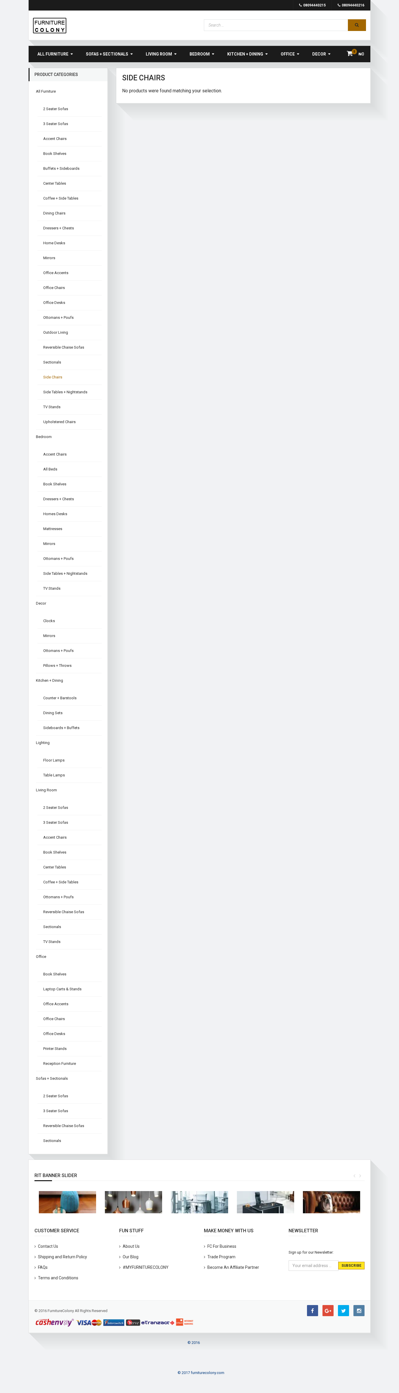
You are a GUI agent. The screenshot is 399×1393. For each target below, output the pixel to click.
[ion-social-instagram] (359, 1310)
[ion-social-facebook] (312, 1310)
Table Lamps (54, 775)
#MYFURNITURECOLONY (146, 1267)
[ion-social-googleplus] (328, 1310)
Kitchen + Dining (245, 54)
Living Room (159, 54)
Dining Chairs (54, 213)
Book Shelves (54, 153)
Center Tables (54, 183)
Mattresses (52, 529)
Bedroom (200, 54)
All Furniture (52, 54)
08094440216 (353, 5)
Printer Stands (55, 1048)
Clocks (49, 621)
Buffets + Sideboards (61, 168)
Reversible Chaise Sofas (63, 347)
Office (288, 54)
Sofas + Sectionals (107, 54)
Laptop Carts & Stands (62, 989)
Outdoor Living (55, 332)
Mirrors (49, 258)
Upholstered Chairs (59, 422)
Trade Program (221, 1256)
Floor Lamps (54, 760)
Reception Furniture (59, 1063)
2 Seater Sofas (55, 109)
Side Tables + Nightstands (65, 392)
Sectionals (52, 362)
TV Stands (51, 407)
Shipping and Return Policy (62, 1256)
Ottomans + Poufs (58, 317)
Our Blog (130, 1256)
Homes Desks (55, 514)
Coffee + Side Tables (60, 198)
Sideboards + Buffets (61, 728)
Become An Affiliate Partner (233, 1267)
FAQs (43, 1267)
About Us (131, 1246)
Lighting (43, 742)
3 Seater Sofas (55, 124)
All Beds (50, 469)
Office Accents (55, 273)
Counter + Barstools (60, 698)
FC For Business (221, 1246)
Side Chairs (52, 377)
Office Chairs (54, 287)
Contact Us (48, 1246)
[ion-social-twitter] (343, 1310)
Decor (319, 54)
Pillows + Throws (57, 665)
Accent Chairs (55, 138)
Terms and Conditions (58, 1278)
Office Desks (54, 302)
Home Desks (54, 243)
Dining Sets (53, 713)
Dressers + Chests (58, 228)
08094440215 (314, 5)
